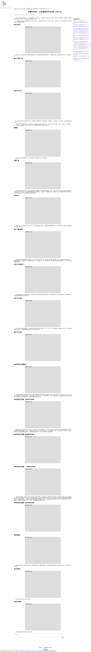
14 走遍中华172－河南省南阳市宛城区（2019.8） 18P (81, 44)
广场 (3, 5)
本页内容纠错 (45, 649)
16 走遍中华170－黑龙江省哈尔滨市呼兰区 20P (80, 47)
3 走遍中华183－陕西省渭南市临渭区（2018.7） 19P (81, 24)
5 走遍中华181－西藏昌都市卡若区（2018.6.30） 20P (81, 28)
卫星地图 (4, 4)
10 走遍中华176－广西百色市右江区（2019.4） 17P (81, 37)
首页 (3, 1)
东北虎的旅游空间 (29, 8)
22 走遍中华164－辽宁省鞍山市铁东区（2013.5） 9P (81, 60)
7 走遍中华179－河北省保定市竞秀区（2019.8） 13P (81, 31)
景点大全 (4, 2)
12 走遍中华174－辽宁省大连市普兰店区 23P (80, 41)
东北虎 (23, 14)
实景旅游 (4, 3)
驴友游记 (24, 8)
